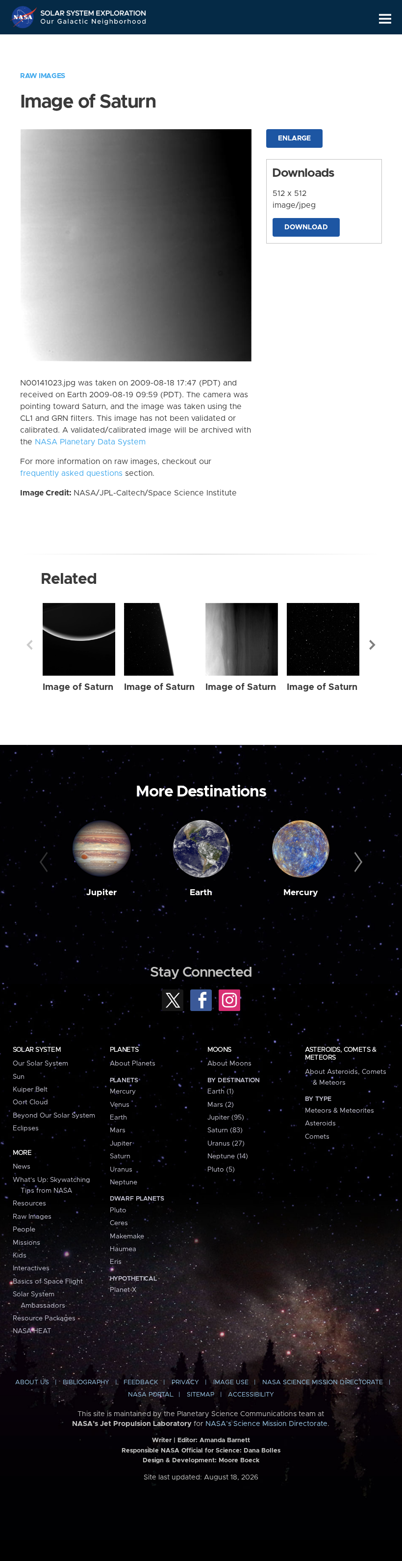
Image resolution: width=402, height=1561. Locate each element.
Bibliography (86, 1382)
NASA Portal (150, 1395)
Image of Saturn (78, 687)
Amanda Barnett (225, 1440)
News (21, 1166)
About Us (32, 1382)
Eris (116, 1262)
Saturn (120, 1156)
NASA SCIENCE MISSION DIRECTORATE (322, 1382)
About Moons (229, 1063)
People (24, 1229)
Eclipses (26, 1128)
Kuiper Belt (30, 1089)
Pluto (118, 1210)
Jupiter (101, 892)
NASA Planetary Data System (90, 442)
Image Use (231, 1382)
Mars (118, 1130)
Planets (124, 1049)
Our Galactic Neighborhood (93, 23)
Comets (317, 1136)
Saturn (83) (225, 1130)
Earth (201, 892)
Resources (29, 1203)
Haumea (123, 1249)
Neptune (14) (227, 1156)
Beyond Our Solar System (54, 1115)
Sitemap (200, 1395)
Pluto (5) (221, 1169)
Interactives (31, 1268)
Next (372, 644)
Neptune (123, 1182)
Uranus (121, 1169)
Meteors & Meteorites (339, 1110)
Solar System (37, 1049)
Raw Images (42, 76)
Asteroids (320, 1123)
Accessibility (251, 1395)
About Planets (132, 1063)
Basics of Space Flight (48, 1281)
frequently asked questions (71, 473)
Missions (26, 1242)
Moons (219, 1049)
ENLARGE (294, 138)
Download (306, 227)
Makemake (127, 1236)
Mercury (300, 892)
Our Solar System (40, 1063)
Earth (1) (220, 1091)
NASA (25, 17)
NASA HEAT (32, 1331)
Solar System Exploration (93, 11)
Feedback (141, 1382)
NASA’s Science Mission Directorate (266, 1424)
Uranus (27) (226, 1143)
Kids (19, 1255)
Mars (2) (220, 1104)
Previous (29, 644)
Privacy (185, 1382)
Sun (19, 1076)
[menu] (385, 19)
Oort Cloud (30, 1102)
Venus (119, 1104)
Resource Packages (44, 1318)
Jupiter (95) (225, 1117)
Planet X (123, 1290)
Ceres (119, 1223)
